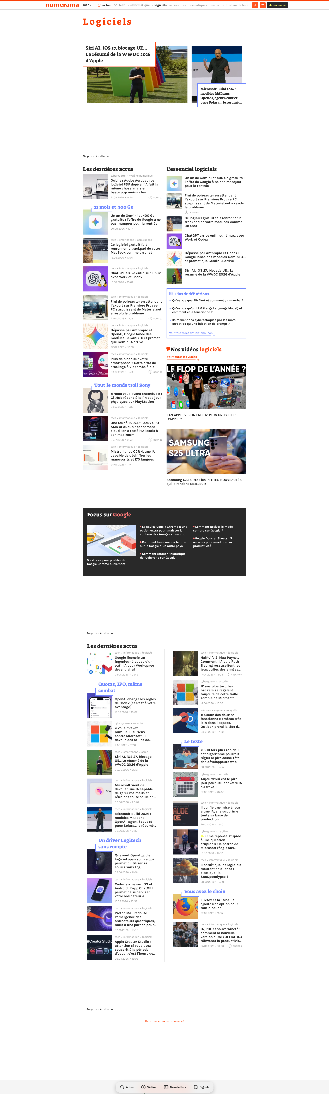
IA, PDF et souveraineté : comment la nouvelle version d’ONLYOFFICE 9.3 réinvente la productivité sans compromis (221, 935)
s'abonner (279, 5)
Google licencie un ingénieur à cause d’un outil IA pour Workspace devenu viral (134, 663)
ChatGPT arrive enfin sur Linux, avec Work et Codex (136, 275)
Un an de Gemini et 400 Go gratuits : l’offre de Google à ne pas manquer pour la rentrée (136, 219)
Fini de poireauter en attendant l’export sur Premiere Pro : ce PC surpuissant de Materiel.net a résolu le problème (136, 307)
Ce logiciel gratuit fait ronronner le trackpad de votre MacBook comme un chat (135, 248)
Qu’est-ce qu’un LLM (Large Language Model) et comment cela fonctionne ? (207, 310)
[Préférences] (263, 5)
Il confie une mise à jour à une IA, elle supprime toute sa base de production (220, 813)
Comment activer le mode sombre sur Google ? (213, 528)
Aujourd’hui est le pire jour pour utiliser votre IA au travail (221, 783)
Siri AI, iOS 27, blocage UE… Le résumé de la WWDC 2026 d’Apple (118, 54)
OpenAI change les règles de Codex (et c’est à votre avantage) (135, 703)
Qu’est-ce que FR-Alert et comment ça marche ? (207, 300)
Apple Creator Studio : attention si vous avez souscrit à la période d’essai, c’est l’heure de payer (134, 947)
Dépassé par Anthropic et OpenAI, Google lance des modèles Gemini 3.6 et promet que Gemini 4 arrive (135, 336)
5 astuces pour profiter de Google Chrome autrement (106, 562)
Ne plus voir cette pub (96, 156)
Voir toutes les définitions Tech (191, 333)
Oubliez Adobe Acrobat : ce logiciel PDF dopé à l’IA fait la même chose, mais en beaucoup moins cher (134, 186)
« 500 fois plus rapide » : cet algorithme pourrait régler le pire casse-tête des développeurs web (221, 756)
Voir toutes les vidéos (182, 357)
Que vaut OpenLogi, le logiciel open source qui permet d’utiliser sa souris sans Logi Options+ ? (134, 861)
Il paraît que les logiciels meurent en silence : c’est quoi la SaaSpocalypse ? (221, 871)
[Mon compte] (255, 5)
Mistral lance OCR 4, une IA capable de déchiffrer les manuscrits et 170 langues (133, 455)
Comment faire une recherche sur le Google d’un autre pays (163, 544)
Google (122, 514)
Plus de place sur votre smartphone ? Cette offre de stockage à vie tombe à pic (133, 363)
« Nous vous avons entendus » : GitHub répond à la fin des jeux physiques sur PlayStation (136, 398)
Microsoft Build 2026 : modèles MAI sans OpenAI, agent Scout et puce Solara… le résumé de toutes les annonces (221, 96)
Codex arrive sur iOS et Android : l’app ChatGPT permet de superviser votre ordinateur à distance (134, 890)
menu (87, 5)
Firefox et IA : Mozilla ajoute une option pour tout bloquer (219, 904)
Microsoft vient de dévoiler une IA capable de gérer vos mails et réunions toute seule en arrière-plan (134, 791)
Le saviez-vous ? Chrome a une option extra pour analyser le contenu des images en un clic (163, 530)
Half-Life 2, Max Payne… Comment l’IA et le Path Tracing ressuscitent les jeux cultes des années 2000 (220, 663)
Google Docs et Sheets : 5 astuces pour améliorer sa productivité (212, 542)
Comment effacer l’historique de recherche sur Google (162, 555)
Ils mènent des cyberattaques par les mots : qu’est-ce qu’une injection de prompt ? (204, 322)
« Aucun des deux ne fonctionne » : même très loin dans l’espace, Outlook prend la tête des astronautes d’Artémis (221, 721)
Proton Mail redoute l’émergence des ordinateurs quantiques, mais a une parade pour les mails (135, 919)
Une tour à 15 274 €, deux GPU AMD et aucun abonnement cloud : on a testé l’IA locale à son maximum (135, 429)
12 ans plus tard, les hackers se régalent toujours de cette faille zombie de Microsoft (219, 692)
